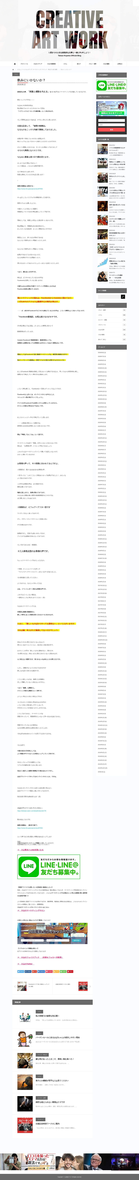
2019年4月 (101, 523)
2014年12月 (101, 721)
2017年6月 (101, 609)
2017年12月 (101, 585)
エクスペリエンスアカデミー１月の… (117, 253)
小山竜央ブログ (68, 1177)
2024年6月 (101, 379)
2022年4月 (101, 457)
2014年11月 (101, 725)
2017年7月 (101, 605)
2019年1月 (101, 535)
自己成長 (54, 69)
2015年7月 (101, 694)
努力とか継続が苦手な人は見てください (52, 1081)
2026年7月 (101, 356)
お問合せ (119, 64)
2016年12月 (101, 632)
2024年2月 (101, 383)
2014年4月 (101, 752)
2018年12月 (101, 539)
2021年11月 (101, 461)
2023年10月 (101, 399)
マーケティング (37, 69)
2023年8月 (101, 407)
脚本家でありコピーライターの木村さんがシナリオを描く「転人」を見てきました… (117, 240)
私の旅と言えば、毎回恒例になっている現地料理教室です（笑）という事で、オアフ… (117, 155)
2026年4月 (101, 368)
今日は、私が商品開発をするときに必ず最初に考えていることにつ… (117, 282)
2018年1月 (101, 581)
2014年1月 (101, 764)
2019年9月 (101, 508)
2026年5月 (101, 364)
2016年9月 (101, 644)
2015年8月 (101, 690)
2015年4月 (101, 706)
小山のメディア (38, 64)
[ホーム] (14, 63)
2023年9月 (101, 403)
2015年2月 (101, 713)
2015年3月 (101, 710)
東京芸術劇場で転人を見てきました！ (117, 234)
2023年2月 (101, 430)
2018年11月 (101, 543)
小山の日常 (111, 329)
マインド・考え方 (47, 69)
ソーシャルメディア (26, 69)
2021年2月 (101, 473)
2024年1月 (101, 387)
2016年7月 (101, 647)
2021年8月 (101, 469)
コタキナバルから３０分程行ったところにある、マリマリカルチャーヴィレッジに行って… (117, 212)
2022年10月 (101, 442)
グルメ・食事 (92, 64)
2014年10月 (101, 729)
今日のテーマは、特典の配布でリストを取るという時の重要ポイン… (117, 169)
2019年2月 (101, 531)
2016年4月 (101, 659)
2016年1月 (101, 671)
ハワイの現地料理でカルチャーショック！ (117, 149)
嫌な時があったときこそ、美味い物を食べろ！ (55, 1059)
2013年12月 (101, 768)
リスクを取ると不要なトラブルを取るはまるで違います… (117, 192)
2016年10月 (101, 640)
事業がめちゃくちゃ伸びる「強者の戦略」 (117, 262)
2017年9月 (101, 597)
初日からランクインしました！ (117, 177)
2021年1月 (101, 477)
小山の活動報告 (51, 64)
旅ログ (79, 64)
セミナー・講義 (111, 320)
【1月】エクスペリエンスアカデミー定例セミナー (117, 248)
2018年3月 (101, 574)
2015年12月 (101, 675)
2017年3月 (101, 620)
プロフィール (24, 64)
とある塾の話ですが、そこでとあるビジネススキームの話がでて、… (117, 198)
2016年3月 (101, 663)
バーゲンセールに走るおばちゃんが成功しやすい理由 (58, 1037)
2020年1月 (101, 492)
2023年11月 (101, 395)
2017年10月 (101, 593)
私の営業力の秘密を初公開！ (48, 1016)
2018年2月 (101, 578)
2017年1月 (101, 628)
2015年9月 (101, 686)
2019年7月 (101, 512)
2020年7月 (101, 484)
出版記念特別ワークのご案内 (48, 1124)
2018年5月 (101, 566)
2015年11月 (101, 678)
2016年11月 (101, 636)
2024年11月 (101, 376)
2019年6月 (101, 515)
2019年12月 (101, 496)
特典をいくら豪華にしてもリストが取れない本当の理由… (117, 163)
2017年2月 (101, 624)
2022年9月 (101, 445)
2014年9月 (101, 733)
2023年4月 (101, 422)
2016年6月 (101, 651)
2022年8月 (101, 449)
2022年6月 (101, 453)
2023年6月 (101, 414)
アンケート (40, 1119)
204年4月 (100, 772)
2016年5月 (101, 655)
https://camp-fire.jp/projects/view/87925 (30, 189)
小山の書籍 (106, 64)
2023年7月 (101, 411)
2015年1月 (101, 717)
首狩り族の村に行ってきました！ (117, 206)
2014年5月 (101, 748)
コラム (65, 64)
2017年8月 (101, 601)
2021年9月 (101, 465)
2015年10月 (101, 682)
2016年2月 (101, 667)
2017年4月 (101, 616)
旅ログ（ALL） (111, 339)
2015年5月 (101, 702)
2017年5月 (101, 612)
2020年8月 (101, 480)
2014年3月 (101, 756)
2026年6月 (101, 360)
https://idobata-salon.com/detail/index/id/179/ (31, 811)
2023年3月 (101, 426)
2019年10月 (101, 504)
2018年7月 (101, 558)
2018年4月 (101, 570)
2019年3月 (101, 527)
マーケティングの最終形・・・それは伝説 (116, 276)
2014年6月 (101, 744)
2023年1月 (101, 434)
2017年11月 (101, 589)
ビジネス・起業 (42, 1097)
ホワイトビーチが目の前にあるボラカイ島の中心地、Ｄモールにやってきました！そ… (117, 226)
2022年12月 (101, 438)
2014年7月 (101, 741)
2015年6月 (101, 698)
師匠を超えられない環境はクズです (50, 1102)
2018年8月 (101, 554)
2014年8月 (101, 737)
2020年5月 (101, 488)
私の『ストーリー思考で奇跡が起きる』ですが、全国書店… (117, 182)
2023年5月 (101, 418)
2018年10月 (101, 546)
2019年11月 (101, 500)
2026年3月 (101, 372)
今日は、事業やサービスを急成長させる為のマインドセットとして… (117, 268)
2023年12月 (101, 391)
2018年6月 (101, 562)
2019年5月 (101, 519)
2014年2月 (101, 760)
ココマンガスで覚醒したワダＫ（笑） (117, 220)
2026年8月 (101, 352)
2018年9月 (101, 550)
